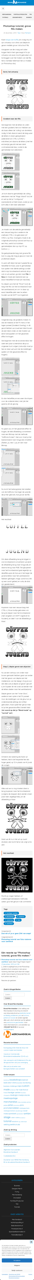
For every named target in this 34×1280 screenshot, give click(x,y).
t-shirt (13, 1117)
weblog (7, 1124)
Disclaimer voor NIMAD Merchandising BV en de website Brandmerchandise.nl (17, 1276)
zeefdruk (9, 923)
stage (7, 1117)
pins (20, 1015)
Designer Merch (17, 17)
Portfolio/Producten (20, 14)
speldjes (27, 1113)
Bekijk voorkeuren (17, 1270)
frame (5, 1092)
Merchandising (6, 14)
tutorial (7, 1121)
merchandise (10, 1101)
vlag (19, 1121)
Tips (30, 14)
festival (25, 1090)
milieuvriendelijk (21, 1102)
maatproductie (24, 1095)
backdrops (6, 1080)
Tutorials (5, 17)
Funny (17, 1192)
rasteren (21, 916)
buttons (26, 1015)
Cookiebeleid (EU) (9, 1156)
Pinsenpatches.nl (17, 1229)
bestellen (20, 1083)
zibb (18, 1124)
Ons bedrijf (17, 1198)
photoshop (10, 916)
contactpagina (9, 1029)
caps (19, 1086)
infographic (7, 1095)
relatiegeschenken (9, 1111)
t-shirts (17, 1117)
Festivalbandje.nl (17, 1235)
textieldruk (22, 1117)
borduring (27, 1083)
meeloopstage (11, 1098)
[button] (31, 1242)
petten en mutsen (9, 1018)
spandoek (12, 1113)
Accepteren (17, 1260)
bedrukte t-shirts (10, 1083)
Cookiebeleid (5, 1274)
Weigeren (17, 1265)
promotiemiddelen (11, 1108)
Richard (27, 33)
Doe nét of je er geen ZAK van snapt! (16, 933)
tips (18, 920)
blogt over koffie (12, 40)
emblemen (14, 1015)
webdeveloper (24, 1121)
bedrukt (25, 1080)
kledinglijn (14, 1095)
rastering (9, 920)
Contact (30, 1274)
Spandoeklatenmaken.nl (17, 1232)
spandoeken (20, 1113)
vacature (15, 1121)
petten (10, 1105)
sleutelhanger (19, 1111)
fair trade (19, 1090)
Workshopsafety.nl (17, 1222)
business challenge (10, 1086)
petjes (6, 1105)
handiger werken (12, 913)
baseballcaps (16, 1079)
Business (29, 17)
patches (29, 1102)
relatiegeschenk (24, 1108)
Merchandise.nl (17, 1219)
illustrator (23, 1092)
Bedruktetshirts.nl (17, 1225)
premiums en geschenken (14, 1022)
